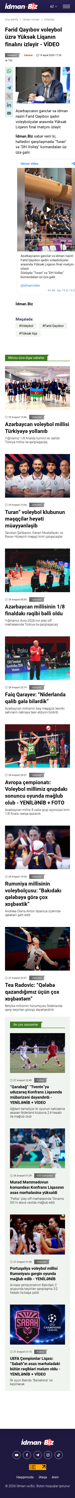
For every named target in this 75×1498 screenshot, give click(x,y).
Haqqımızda (25, 1477)
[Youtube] (16, 1455)
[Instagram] (48, 1455)
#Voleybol (26, 326)
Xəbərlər (28, 55)
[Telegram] (37, 1455)
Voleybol (12, 55)
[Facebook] (27, 1455)
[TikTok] (58, 1455)
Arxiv (55, 1477)
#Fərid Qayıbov (53, 326)
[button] (9, 71)
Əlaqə (43, 1477)
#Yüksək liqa (28, 333)
